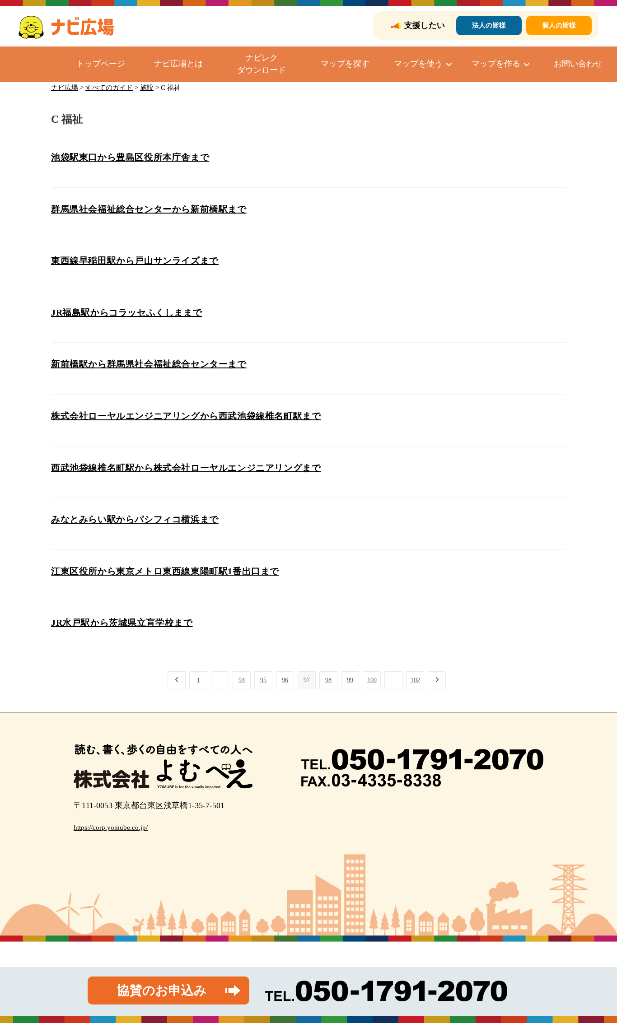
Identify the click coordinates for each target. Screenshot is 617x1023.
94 (241, 680)
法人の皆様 (489, 25)
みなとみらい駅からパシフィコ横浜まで (135, 519)
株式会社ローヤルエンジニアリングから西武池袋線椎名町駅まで (186, 416)
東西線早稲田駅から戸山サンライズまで (135, 260)
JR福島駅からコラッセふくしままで (126, 312)
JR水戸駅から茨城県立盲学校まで (122, 623)
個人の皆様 (559, 25)
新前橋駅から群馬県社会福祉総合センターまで (149, 364)
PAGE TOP (595, 984)
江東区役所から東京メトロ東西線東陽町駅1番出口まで (165, 571)
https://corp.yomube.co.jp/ (111, 827)
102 (415, 680)
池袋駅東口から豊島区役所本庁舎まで (130, 157)
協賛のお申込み (162, 990)
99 (350, 680)
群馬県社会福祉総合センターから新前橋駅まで (149, 209)
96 (285, 680)
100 (372, 680)
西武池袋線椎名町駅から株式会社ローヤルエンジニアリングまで (186, 468)
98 (328, 680)
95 (263, 680)
